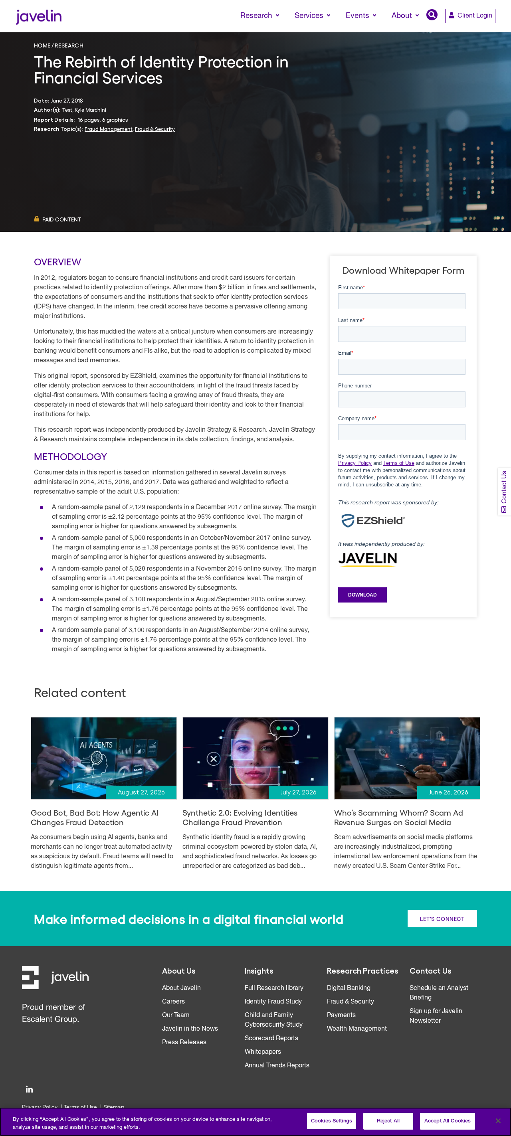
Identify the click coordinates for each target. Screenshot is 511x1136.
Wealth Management (357, 1029)
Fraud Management (109, 129)
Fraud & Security (155, 129)
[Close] (498, 1121)
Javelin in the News (190, 1029)
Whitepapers (263, 1052)
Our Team (176, 1015)
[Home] (38, 16)
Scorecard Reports (271, 1038)
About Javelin (181, 988)
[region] (255, 1122)
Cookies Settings (331, 1121)
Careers (173, 1002)
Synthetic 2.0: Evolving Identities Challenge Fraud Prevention (239, 817)
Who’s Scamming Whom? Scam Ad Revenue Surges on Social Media (398, 817)
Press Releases (184, 1042)
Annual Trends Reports (277, 1066)
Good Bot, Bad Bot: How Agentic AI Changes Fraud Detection (94, 817)
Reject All (388, 1121)
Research (69, 45)
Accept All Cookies (447, 1121)
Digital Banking (348, 988)
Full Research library (274, 988)
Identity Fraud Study (273, 1002)
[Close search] (493, 30)
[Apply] (471, 31)
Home (42, 45)
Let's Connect (442, 918)
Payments (341, 1015)
